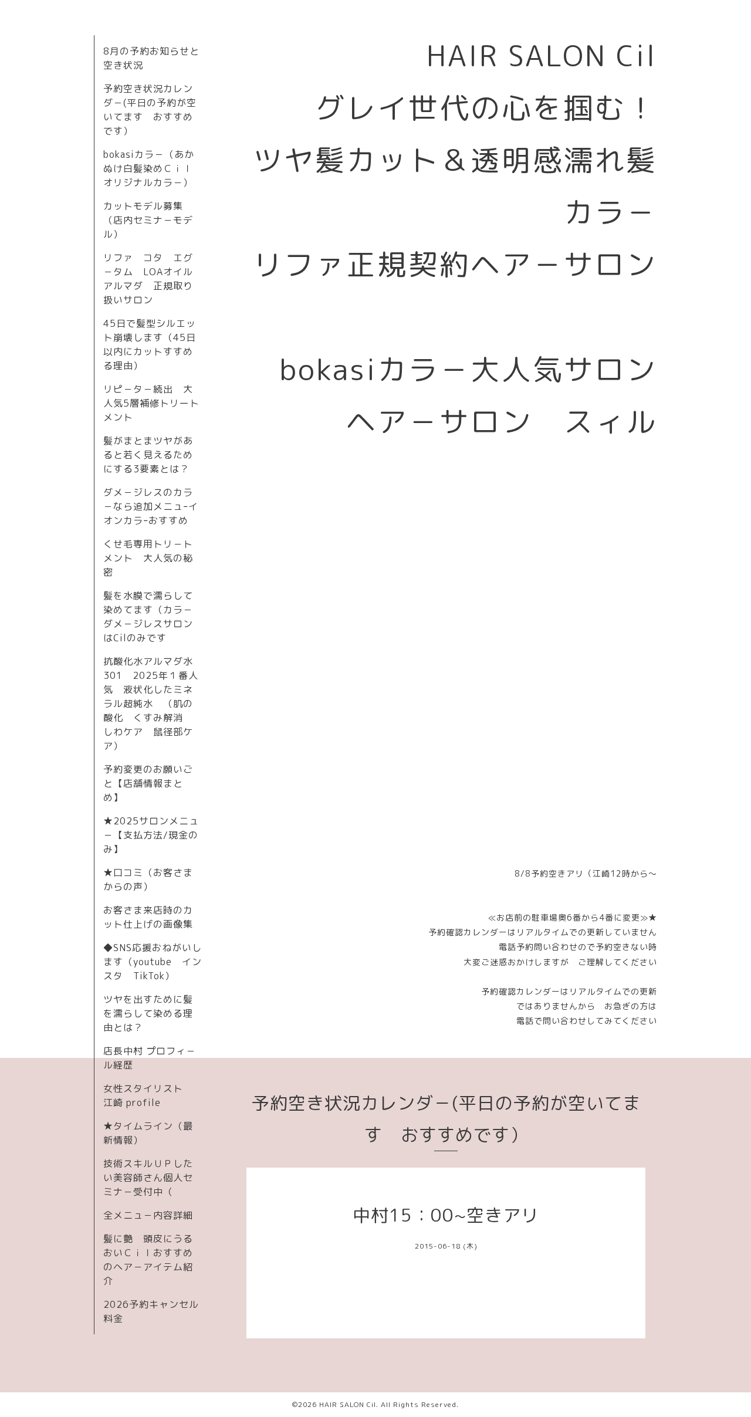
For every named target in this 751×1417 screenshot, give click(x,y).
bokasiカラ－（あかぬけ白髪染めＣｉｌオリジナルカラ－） (148, 168)
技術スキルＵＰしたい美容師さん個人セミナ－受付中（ (148, 1177)
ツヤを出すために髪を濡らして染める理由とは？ (148, 1013)
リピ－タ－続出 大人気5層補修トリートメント (151, 403)
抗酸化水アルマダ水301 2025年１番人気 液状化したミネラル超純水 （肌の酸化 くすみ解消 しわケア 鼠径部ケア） (150, 703)
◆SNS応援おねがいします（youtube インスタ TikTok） (152, 961)
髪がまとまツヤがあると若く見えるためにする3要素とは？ (148, 454)
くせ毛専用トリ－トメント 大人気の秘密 (148, 558)
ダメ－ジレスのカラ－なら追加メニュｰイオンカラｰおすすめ (150, 506)
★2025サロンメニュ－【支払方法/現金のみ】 (151, 834)
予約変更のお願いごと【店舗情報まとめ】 (148, 783)
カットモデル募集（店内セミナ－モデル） (148, 220)
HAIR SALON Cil (347, 1404)
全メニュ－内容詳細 (148, 1215)
